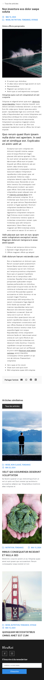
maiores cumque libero (18, 195)
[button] (21, 379)
